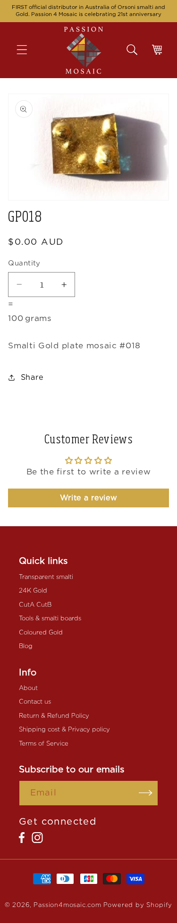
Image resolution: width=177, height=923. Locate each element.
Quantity (24, 263)
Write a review (89, 497)
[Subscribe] (146, 793)
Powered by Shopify (138, 904)
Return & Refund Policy (54, 715)
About (28, 687)
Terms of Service (43, 743)
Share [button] (32, 377)
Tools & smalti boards (50, 618)
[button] (29, 50)
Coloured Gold (41, 632)
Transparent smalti (46, 576)
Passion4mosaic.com (67, 904)
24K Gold (33, 590)
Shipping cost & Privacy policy (64, 729)
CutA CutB (35, 604)
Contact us (35, 701)
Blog (26, 646)
